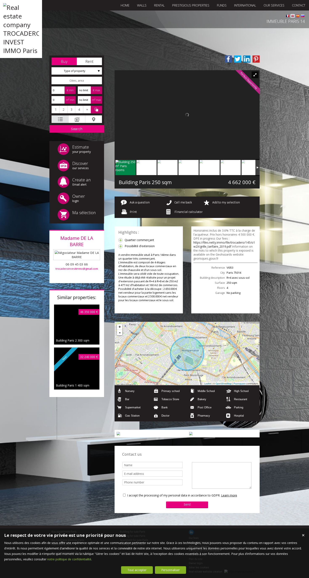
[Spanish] (298, 16)
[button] (64, 61)
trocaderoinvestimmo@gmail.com (76, 269)
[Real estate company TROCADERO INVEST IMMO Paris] (21, 50)
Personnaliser (170, 570)
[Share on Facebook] (228, 59)
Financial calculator (188, 212)
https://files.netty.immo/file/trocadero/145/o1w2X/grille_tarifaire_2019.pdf (224, 244)
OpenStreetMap (223, 383)
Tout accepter (137, 570)
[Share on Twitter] (237, 59)
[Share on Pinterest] (256, 59)
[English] (293, 16)
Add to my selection (226, 202)
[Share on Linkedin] (246, 59)
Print (133, 212)
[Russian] (303, 16)
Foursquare (240, 383)
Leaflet (207, 383)
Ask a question (140, 202)
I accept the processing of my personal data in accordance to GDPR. (173, 495)
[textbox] (77, 80)
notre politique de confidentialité (69, 559)
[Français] (287, 16)
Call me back (183, 202)
